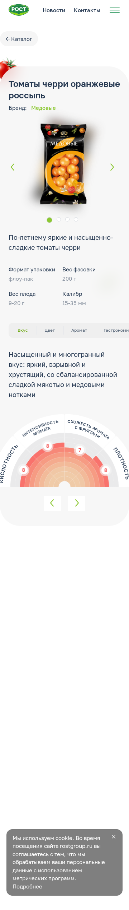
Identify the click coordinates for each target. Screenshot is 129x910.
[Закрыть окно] (113, 837)
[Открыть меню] (114, 10)
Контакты (87, 10)
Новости (54, 10)
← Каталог (19, 39)
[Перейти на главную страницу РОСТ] (19, 10)
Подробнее (27, 886)
